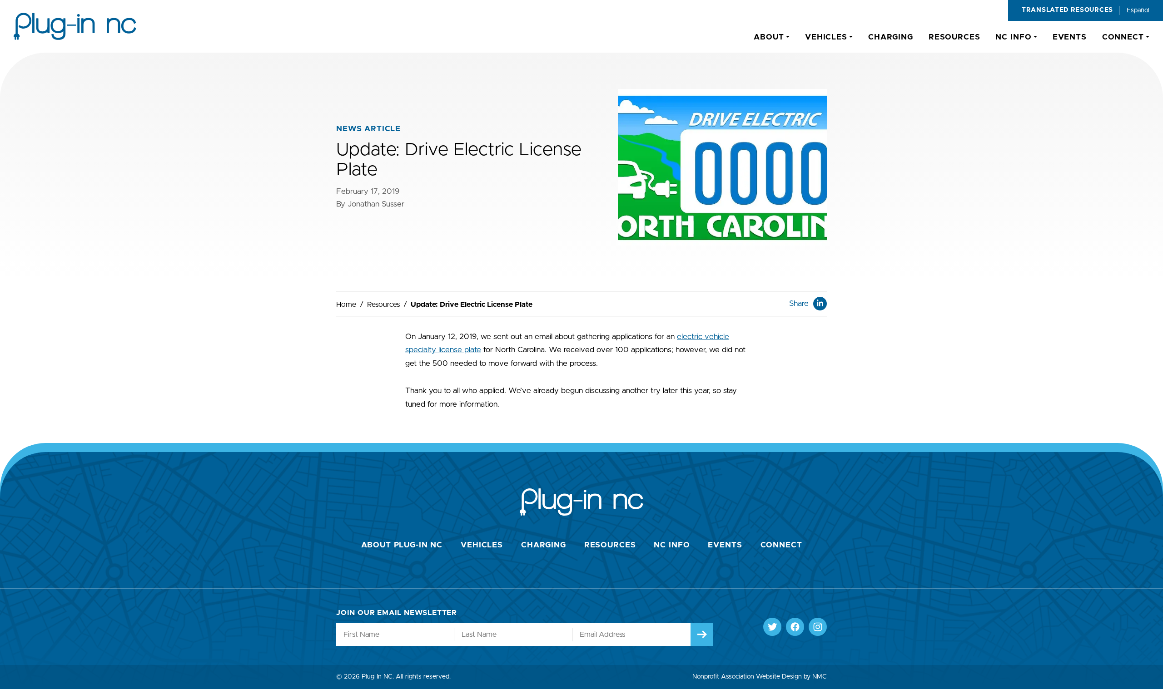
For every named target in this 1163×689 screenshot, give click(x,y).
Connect (781, 545)
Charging (543, 545)
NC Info (672, 545)
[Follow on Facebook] (795, 627)
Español (1138, 10)
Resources (383, 304)
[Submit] (702, 634)
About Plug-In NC (402, 545)
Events (725, 545)
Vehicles (482, 545)
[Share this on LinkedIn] (820, 303)
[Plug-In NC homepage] (75, 26)
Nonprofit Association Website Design (747, 677)
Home (346, 304)
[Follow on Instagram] (818, 627)
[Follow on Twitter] (772, 627)
